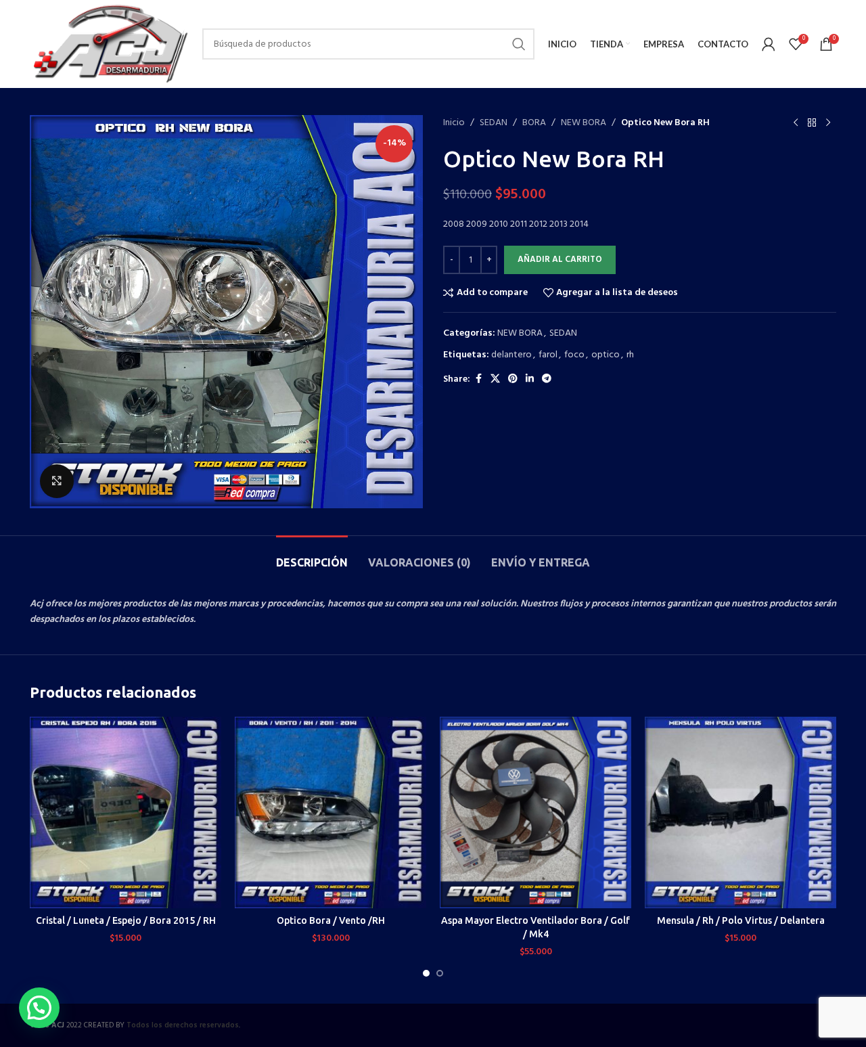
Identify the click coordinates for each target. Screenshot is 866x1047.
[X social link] (495, 379)
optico (605, 355)
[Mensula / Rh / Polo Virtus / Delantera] (740, 812)
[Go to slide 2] (439, 973)
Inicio (454, 123)
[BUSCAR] (518, 44)
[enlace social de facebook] (478, 379)
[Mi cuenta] (768, 44)
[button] (39, 1007)
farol (548, 355)
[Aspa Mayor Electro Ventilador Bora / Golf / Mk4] (535, 812)
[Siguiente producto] (828, 123)
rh (630, 355)
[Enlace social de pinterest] (513, 379)
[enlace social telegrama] (546, 379)
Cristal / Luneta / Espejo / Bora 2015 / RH (126, 920)
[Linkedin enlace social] (530, 379)
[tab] (312, 556)
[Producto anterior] (796, 123)
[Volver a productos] (812, 123)
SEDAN (493, 123)
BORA (534, 123)
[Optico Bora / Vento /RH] (330, 812)
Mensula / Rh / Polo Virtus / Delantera (741, 920)
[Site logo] (109, 44)
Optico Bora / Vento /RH (331, 920)
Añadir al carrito (560, 259)
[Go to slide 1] (426, 973)
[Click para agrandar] (57, 481)
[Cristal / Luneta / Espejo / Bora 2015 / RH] (125, 812)
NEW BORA (583, 123)
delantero (511, 355)
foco (574, 355)
